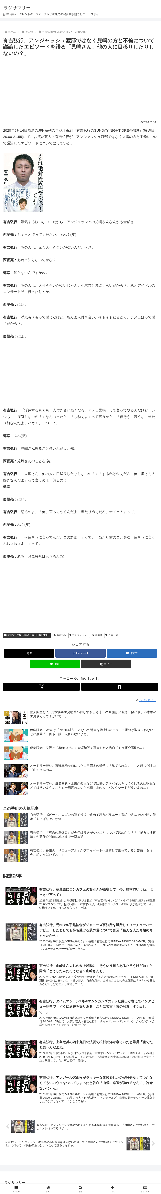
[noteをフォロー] (119, 687)
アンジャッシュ (80, 635)
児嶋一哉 (113, 635)
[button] (106, 664)
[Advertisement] (80, 86)
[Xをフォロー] (41, 687)
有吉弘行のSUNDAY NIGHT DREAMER (28, 635)
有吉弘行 (61, 635)
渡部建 (98, 635)
